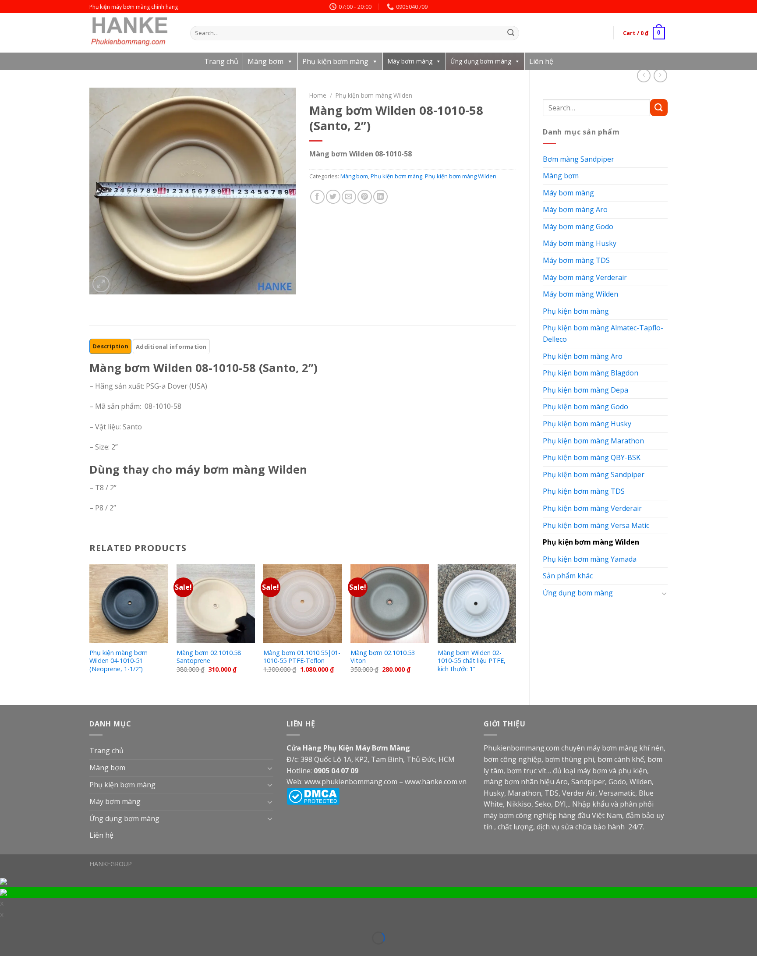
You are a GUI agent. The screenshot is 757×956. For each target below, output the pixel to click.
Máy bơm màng (409, 61)
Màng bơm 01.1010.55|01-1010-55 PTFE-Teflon (301, 657)
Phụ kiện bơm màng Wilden (591, 542)
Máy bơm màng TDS (576, 260)
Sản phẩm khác (568, 576)
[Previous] (89, 627)
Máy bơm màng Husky (579, 243)
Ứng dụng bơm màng (480, 61)
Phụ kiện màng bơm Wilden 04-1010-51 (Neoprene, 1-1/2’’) (118, 661)
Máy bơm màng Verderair (585, 277)
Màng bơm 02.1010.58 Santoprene (209, 657)
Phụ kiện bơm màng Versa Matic (596, 525)
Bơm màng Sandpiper (578, 159)
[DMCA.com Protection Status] (313, 795)
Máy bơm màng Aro (575, 209)
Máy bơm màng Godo (578, 226)
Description (110, 346)
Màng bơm (265, 61)
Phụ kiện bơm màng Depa (585, 390)
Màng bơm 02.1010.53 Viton (382, 657)
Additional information (171, 347)
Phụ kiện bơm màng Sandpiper (593, 474)
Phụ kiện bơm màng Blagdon (590, 373)
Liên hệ (541, 61)
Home (317, 95)
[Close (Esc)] (6, 926)
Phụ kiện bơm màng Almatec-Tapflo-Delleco (603, 333)
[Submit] (511, 33)
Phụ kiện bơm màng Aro (583, 356)
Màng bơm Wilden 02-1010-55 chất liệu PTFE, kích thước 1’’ (472, 661)
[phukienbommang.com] (133, 33)
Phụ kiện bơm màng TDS (584, 491)
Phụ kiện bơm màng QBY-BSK (591, 457)
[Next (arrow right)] (19, 950)
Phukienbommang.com (521, 748)
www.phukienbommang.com (350, 781)
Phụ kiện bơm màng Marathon (593, 441)
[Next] (515, 627)
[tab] (110, 346)
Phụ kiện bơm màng (335, 61)
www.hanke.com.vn (436, 781)
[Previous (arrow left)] (6, 950)
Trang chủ (221, 61)
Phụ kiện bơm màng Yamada (590, 559)
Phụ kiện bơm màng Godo (585, 406)
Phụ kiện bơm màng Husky (587, 423)
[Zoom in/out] (19, 926)
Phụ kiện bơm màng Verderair (592, 508)
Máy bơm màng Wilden (580, 294)
